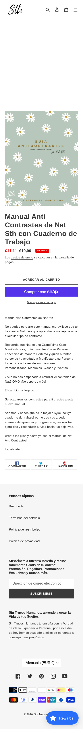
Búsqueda (16, 506)
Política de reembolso (24, 529)
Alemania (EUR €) (40, 663)
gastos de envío (22, 257)
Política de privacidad (24, 541)
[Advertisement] (41, 62)
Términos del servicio (24, 518)
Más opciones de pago (41, 302)
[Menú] (75, 9)
